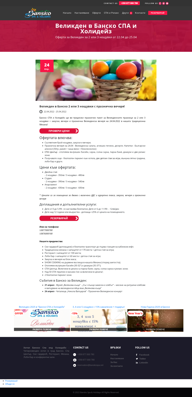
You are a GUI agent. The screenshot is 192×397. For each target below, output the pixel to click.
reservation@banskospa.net (90, 365)
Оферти (96, 12)
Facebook (144, 355)
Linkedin (143, 363)
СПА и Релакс (111, 12)
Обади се (9, 383)
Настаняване (82, 12)
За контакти (116, 366)
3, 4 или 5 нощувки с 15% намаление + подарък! (99, 306)
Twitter (142, 359)
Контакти (140, 12)
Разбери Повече (42, 329)
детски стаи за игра (110, 158)
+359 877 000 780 (85, 354)
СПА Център (51, 152)
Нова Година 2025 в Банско (155, 306)
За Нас (113, 362)
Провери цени (59, 131)
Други (125, 12)
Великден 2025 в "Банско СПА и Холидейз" (42, 306)
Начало (67, 12)
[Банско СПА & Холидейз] (38, 13)
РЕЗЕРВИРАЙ (158, 13)
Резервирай (59, 218)
